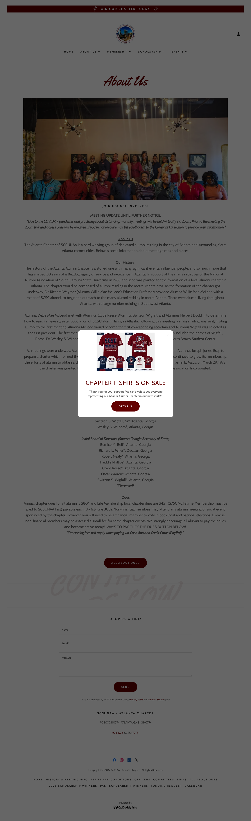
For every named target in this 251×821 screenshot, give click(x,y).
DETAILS (125, 406)
